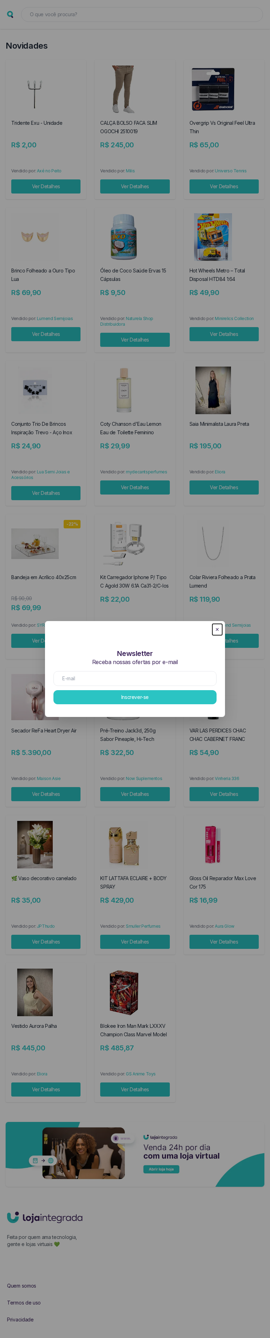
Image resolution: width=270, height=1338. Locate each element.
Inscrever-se (135, 697)
